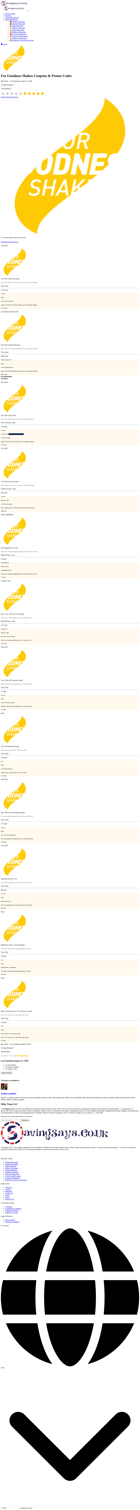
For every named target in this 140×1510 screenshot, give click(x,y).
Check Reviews (12, 97)
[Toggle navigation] (28, 10)
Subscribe (25, 1120)
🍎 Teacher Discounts (17, 24)
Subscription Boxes (12, 18)
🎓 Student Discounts (17, 22)
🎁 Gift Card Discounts (18, 34)
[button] (70, 1367)
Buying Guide (10, 14)
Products (4, 97)
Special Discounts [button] (11, 20)
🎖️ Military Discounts (17, 28)
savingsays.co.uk (12, 1508)
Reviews (8, 16)
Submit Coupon (6, 1073)
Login (5, 44)
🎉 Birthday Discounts (18, 32)
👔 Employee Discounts (18, 38)
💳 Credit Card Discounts (19, 36)
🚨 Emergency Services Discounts (22, 40)
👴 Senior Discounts (17, 30)
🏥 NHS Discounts (16, 26)
